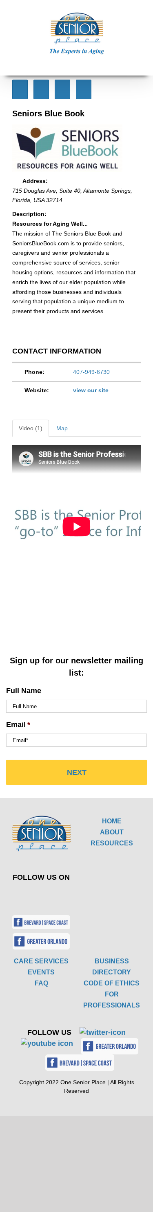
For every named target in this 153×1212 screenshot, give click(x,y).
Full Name (23, 691)
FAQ (41, 983)
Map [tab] (62, 428)
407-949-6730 (91, 372)
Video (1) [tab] (30, 428)
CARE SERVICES (41, 961)
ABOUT (112, 832)
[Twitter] (35, 895)
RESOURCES (112, 843)
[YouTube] (54, 895)
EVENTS (41, 972)
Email (18, 725)
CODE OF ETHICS (112, 983)
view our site (91, 390)
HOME (112, 821)
